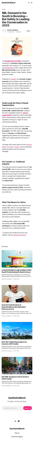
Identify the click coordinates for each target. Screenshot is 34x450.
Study (4, 9)
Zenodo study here (20, 235)
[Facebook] (18, 421)
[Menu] (31, 2)
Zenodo (13, 79)
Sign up (17, 433)
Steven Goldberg (12, 30)
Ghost (21, 436)
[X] (15, 421)
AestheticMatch (8, 3)
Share (28, 31)
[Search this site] (28, 2)
